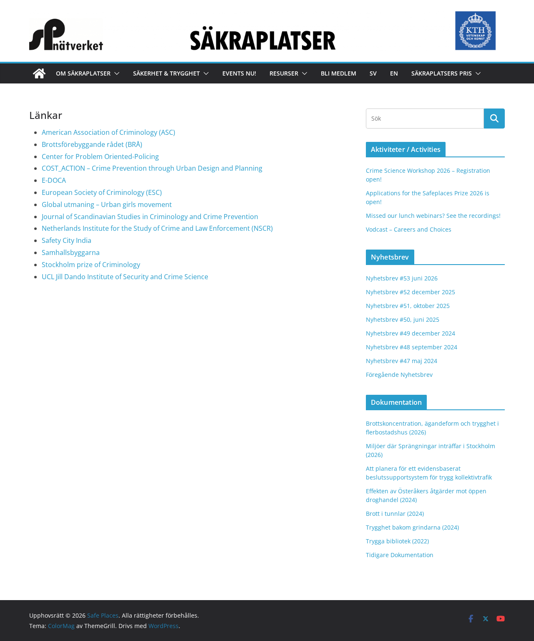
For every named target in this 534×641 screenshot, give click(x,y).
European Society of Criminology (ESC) (102, 192)
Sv (373, 73)
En (394, 73)
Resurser (284, 73)
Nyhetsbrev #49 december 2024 (410, 333)
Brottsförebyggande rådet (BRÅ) (92, 144)
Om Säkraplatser (83, 73)
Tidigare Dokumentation (399, 555)
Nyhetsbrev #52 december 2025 (410, 292)
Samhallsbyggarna (71, 252)
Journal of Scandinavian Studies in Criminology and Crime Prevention (150, 216)
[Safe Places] (39, 73)
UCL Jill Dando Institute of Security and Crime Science (125, 276)
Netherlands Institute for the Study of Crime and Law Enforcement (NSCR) (157, 228)
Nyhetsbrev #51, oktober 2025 (408, 306)
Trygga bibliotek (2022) (397, 541)
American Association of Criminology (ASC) (108, 132)
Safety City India (66, 240)
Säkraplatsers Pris (441, 73)
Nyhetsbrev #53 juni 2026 (402, 278)
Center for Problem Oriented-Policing (100, 156)
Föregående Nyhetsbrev (399, 375)
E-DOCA (54, 180)
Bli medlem (338, 73)
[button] (115, 73)
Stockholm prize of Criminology (91, 264)
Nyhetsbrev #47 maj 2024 (401, 361)
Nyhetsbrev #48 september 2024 (411, 347)
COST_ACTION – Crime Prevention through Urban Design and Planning (152, 168)
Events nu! (239, 73)
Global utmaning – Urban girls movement (107, 204)
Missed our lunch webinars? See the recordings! (433, 216)
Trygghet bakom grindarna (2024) (412, 527)
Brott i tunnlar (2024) (395, 513)
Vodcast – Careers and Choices (408, 229)
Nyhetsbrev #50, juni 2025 (402, 319)
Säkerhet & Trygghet (166, 73)
